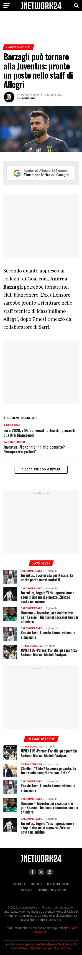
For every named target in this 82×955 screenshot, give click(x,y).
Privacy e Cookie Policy (52, 890)
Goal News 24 (67, 944)
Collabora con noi (58, 884)
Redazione (28, 98)
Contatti (36, 884)
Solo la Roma (63, 948)
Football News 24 (22, 948)
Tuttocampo (44, 948)
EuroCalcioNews (45, 944)
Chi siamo (26, 890)
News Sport (24, 944)
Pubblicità (18, 884)
